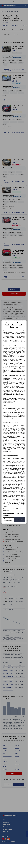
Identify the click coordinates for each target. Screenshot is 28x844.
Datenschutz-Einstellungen (8, 520)
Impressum (20, 513)
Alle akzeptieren (19, 520)
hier (13, 373)
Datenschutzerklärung (8, 513)
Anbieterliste (6, 515)
